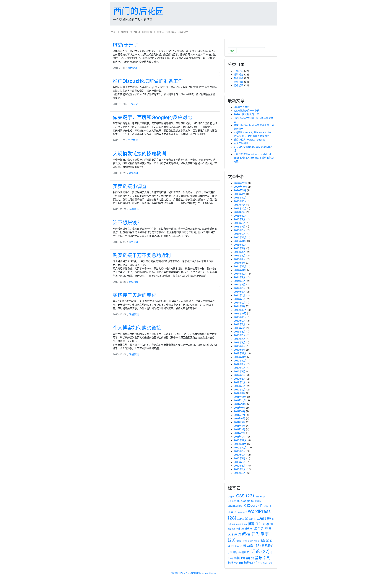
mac (268, 506)
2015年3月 (240, 255)
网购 (237, 552)
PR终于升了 (125, 45)
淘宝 (240, 540)
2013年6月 (240, 331)
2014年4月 (240, 295)
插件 (236, 534)
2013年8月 (240, 324)
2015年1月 (239, 262)
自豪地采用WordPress (181, 573)
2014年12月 (240, 266)
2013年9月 (240, 320)
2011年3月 (239, 429)
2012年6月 (240, 375)
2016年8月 (240, 222)
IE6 (258, 501)
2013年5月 (240, 335)
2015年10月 (240, 244)
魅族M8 (235, 563)
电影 (264, 540)
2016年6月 (240, 230)
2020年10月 (240, 186)
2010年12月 (240, 440)
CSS (245, 495)
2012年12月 (240, 353)
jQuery (255, 505)
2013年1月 (239, 349)
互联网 (264, 518)
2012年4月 (240, 382)
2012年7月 (240, 371)
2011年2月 (239, 433)
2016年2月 (240, 233)
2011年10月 (240, 404)
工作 (259, 528)
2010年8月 (240, 454)
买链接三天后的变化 (134, 295)
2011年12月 (240, 396)
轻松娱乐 (171, 32)
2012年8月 (240, 367)
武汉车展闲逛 (241, 143)
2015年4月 (240, 251)
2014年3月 (240, 298)
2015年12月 (240, 237)
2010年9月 (240, 451)
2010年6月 (240, 462)
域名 (231, 528)
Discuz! (234, 500)
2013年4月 (240, 338)
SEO (232, 511)
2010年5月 (240, 465)
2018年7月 (240, 204)
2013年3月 (240, 342)
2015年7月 (240, 248)
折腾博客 (123, 32)
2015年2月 (240, 259)
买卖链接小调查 (130, 186)
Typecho (242, 512)
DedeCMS (260, 497)
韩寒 (250, 558)
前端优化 (241, 524)
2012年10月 (240, 360)
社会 (238, 546)
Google (248, 500)
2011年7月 (239, 414)
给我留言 (183, 32)
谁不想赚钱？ (127, 222)
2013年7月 (240, 327)
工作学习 (135, 32)
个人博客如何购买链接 (137, 328)
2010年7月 (240, 458)
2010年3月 (240, 472)
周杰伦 (267, 524)
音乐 (263, 557)
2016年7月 (240, 226)
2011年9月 (239, 407)
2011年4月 (239, 425)
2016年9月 (240, 219)
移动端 (252, 545)
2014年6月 (240, 288)
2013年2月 (240, 346)
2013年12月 (240, 309)
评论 (260, 551)
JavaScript (237, 505)
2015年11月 (240, 241)
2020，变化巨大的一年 (246, 114)
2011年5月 (239, 422)
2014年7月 (240, 284)
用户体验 (255, 541)
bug (231, 496)
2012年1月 (239, 393)
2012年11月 (240, 356)
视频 (245, 552)
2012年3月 (240, 385)
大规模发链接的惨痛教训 (139, 154)
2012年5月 (240, 378)
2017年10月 (240, 208)
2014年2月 (240, 302)
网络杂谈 (147, 32)
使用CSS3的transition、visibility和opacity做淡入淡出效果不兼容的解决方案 (254, 158)
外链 (240, 528)
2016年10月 (240, 215)
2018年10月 (240, 201)
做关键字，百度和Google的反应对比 (152, 117)
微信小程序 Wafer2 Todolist (249, 139)
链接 (239, 558)
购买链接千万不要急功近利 (142, 255)
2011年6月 (239, 418)
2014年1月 (239, 306)
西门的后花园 (138, 11)
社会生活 (159, 32)
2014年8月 (240, 280)
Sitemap (212, 573)
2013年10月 (240, 317)
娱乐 (249, 528)
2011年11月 (240, 400)
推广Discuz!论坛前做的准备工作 (148, 81)
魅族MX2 (266, 563)
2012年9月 (240, 364)
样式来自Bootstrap (199, 573)
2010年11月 (240, 443)
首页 (113, 32)
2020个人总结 (241, 107)
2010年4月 (240, 469)
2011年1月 (239, 436)
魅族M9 (252, 563)
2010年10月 (240, 447)
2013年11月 (240, 313)
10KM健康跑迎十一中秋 (246, 110)
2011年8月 (239, 411)
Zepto (242, 518)
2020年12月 (240, 183)
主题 (252, 519)
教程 (251, 533)
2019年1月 (239, 193)
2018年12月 (240, 197)
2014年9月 (240, 277)
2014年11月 (240, 270)
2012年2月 (240, 389)
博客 (255, 524)
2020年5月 (240, 190)
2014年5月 (240, 291)
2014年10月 (240, 273)
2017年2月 (240, 212)
